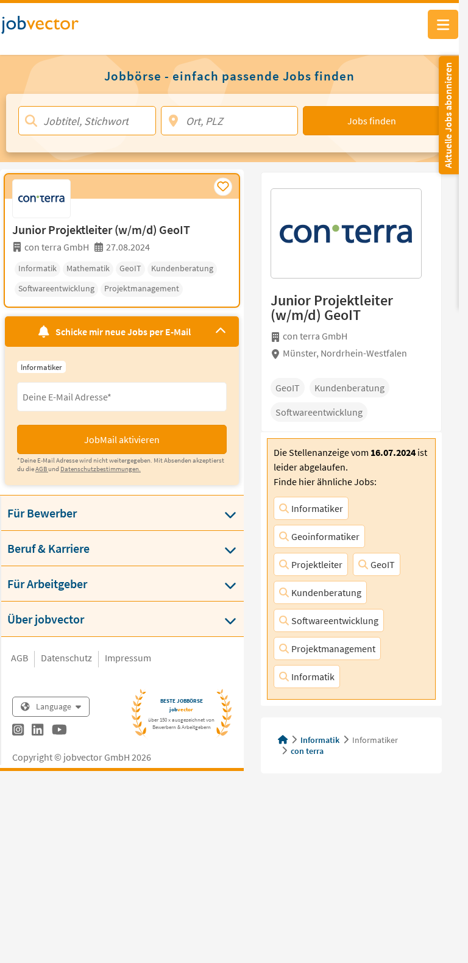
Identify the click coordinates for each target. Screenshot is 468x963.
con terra (307, 750)
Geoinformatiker (325, 536)
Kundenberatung (326, 592)
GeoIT (382, 564)
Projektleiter (316, 564)
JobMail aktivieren (122, 439)
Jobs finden (371, 121)
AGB (19, 658)
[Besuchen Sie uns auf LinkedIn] (37, 731)
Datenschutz (66, 658)
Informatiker (317, 508)
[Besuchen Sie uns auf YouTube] (59, 731)
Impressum (128, 658)
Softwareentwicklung (334, 620)
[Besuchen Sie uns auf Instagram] (18, 731)
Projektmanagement (333, 648)
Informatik (313, 676)
